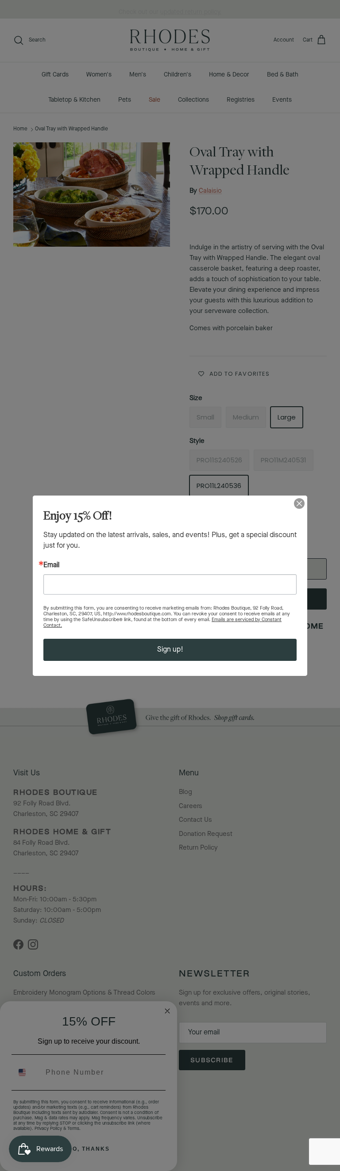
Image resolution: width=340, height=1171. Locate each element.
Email (51, 565)
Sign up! (170, 649)
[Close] (299, 503)
